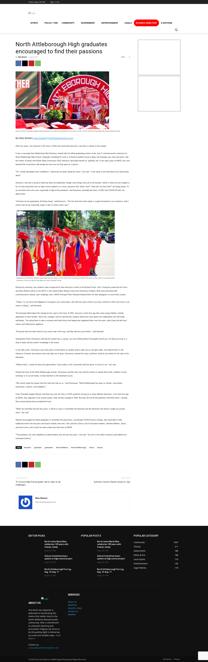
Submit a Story (75, 608)
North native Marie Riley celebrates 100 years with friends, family (56, 544)
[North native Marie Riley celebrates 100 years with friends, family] (35, 545)
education (27, 447)
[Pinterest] (31, 63)
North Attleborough (78, 447)
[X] (25, 63)
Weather (72, 614)
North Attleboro (62, 447)
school (91, 447)
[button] (176, 29)
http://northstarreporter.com (45, 502)
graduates (38, 447)
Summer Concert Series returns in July (112, 482)
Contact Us (73, 611)
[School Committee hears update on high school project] (35, 559)
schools (100, 447)
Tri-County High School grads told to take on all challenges (38, 483)
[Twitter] (164, 13)
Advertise (72, 605)
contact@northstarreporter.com (43, 647)
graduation (49, 447)
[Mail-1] (175, 13)
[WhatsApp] (38, 63)
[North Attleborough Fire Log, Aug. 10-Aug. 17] (35, 573)
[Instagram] (154, 13)
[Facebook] (144, 13)
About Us (72, 601)
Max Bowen (22, 57)
